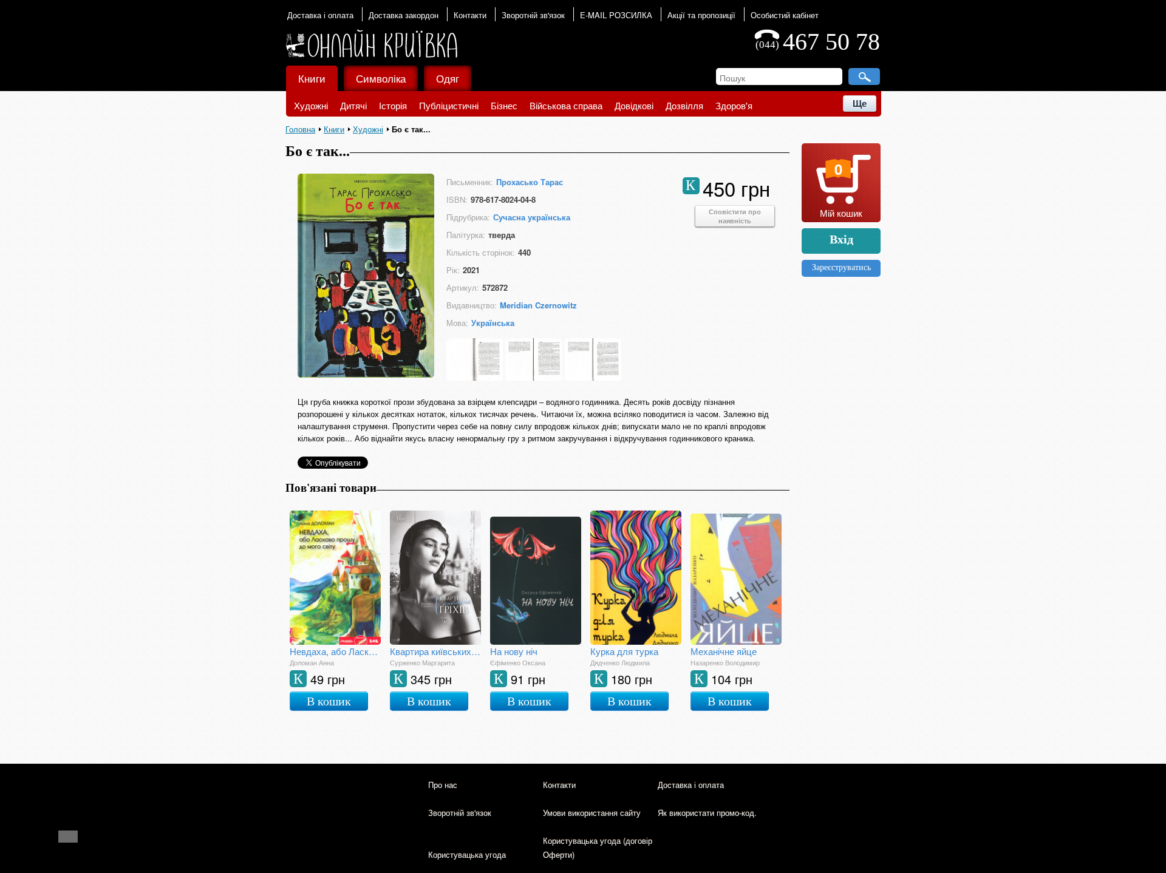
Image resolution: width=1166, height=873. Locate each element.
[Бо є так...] (366, 374)
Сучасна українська (531, 217)
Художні (311, 105)
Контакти (470, 15)
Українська (492, 322)
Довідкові (634, 105)
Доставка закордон (403, 15)
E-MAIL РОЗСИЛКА (616, 15)
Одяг (447, 78)
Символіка (381, 78)
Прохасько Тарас (529, 182)
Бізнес (504, 105)
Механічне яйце (723, 651)
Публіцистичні (449, 105)
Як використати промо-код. (707, 812)
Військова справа (566, 105)
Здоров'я (733, 105)
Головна (300, 129)
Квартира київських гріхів (435, 651)
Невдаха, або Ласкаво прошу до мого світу (335, 651)
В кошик (329, 701)
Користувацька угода (467, 854)
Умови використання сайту (592, 812)
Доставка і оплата (320, 15)
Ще (860, 103)
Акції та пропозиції (701, 15)
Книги (312, 78)
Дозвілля (684, 105)
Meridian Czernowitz (538, 305)
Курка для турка (624, 651)
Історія (393, 105)
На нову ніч (513, 651)
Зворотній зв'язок (533, 15)
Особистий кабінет (785, 15)
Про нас (442, 784)
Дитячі (353, 105)
